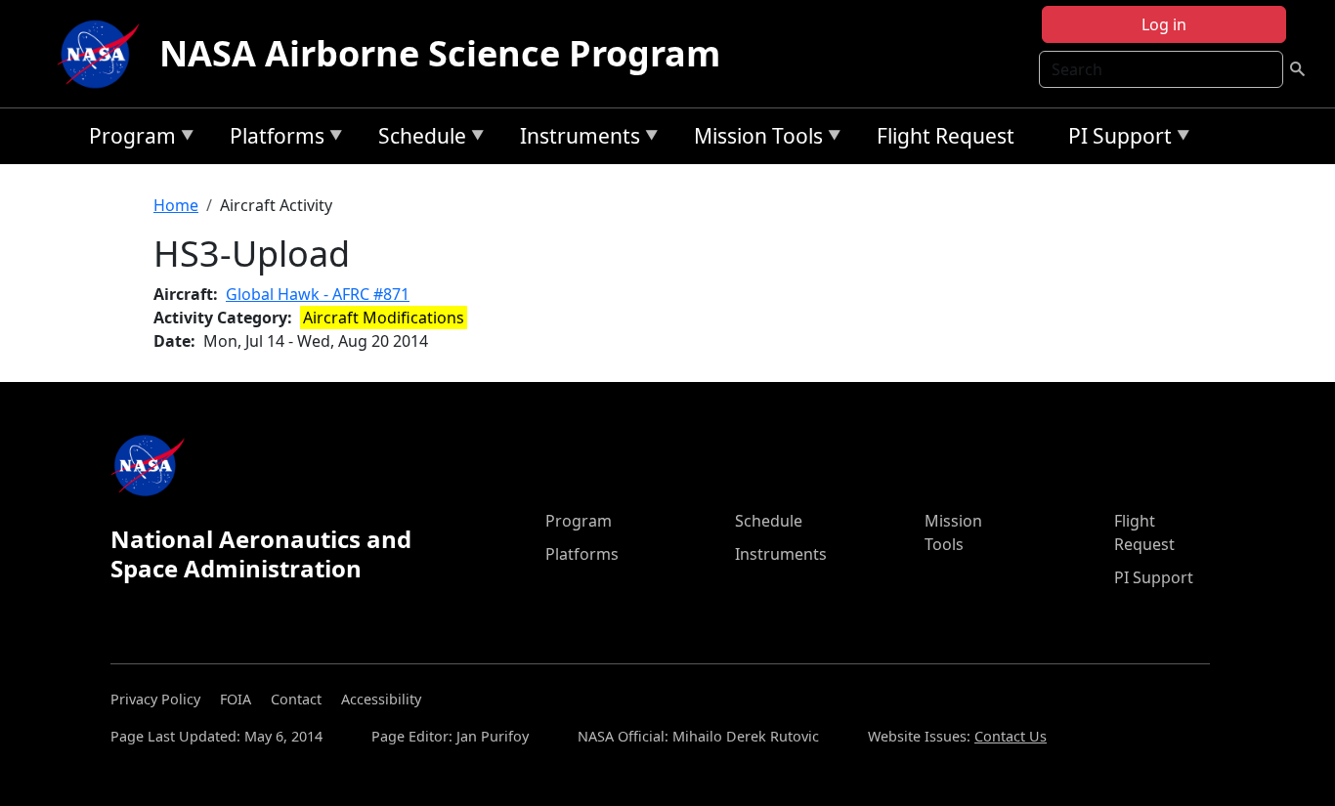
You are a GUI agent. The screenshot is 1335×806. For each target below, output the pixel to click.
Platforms (272, 139)
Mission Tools (753, 139)
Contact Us (1010, 736)
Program (127, 139)
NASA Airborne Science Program (439, 53)
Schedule (417, 139)
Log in (1163, 24)
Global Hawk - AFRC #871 (317, 294)
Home (175, 205)
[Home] (102, 54)
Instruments (575, 139)
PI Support (1115, 139)
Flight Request (945, 135)
